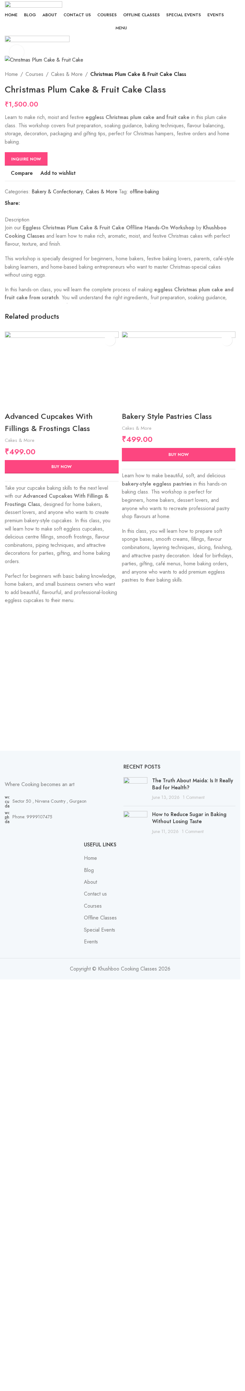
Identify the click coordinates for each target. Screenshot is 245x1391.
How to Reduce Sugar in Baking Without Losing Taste (189, 818)
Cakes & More (67, 74)
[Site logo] (33, 4)
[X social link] (31, 203)
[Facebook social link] (23, 203)
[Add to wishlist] (109, 340)
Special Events (99, 930)
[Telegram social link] (54, 203)
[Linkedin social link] (46, 203)
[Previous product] (196, 74)
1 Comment (193, 797)
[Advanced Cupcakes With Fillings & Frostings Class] (62, 369)
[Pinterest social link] (39, 203)
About (90, 882)
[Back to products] (204, 74)
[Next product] (212, 74)
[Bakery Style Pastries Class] (179, 369)
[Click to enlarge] (17, 52)
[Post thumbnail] (135, 789)
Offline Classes (100, 917)
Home (11, 74)
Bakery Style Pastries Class (167, 416)
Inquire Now (26, 159)
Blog (89, 870)
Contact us (95, 893)
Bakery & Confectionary (57, 191)
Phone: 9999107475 (32, 817)
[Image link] (61, 768)
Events (91, 941)
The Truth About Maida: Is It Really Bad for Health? (192, 784)
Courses (34, 74)
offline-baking (144, 191)
